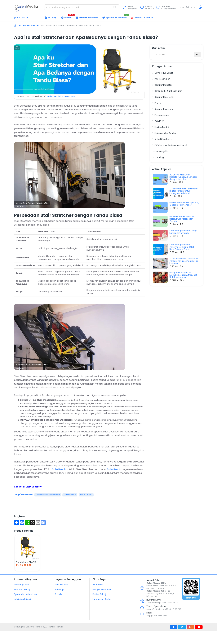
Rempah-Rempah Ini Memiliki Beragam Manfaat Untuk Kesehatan (183, 275)
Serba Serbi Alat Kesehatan (61, 96)
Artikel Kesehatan (29, 25)
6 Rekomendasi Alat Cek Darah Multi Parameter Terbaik (181, 219)
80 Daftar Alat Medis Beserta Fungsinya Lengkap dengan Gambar (183, 177)
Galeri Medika (59, 469)
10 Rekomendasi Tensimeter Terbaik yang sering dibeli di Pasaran (183, 261)
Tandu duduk (86, 494)
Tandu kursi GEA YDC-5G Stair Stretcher (27, 562)
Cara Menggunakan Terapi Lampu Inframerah (183, 232)
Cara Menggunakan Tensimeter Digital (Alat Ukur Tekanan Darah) (181, 247)
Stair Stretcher (70, 494)
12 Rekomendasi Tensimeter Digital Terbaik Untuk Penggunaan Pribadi (183, 191)
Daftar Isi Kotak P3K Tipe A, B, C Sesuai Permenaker (184, 204)
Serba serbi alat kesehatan (48, 494)
